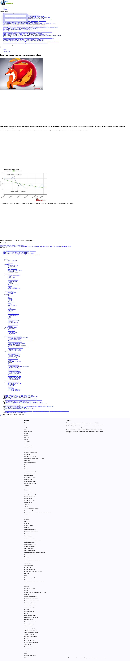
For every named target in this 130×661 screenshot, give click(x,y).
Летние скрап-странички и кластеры (16, 343)
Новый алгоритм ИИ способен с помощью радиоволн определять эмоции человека (22, 33)
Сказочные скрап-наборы (14, 374)
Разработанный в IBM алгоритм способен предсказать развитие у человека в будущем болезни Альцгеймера (28, 38)
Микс (4, 8)
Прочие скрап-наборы (13, 370)
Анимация (7, 273)
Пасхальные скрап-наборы (14, 368)
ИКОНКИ (10, 387)
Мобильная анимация (13, 280)
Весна (9, 276)
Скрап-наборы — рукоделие (14, 376)
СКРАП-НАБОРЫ (28, 625)
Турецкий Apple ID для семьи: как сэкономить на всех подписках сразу (19, 251)
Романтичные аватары (13, 272)
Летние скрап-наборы (13, 363)
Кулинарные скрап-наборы (14, 361)
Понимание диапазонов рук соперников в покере (16, 412)
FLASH (26, 429)
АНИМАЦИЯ (27, 450)
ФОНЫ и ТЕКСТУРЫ (13, 382)
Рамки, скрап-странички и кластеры (13, 335)
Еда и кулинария (12, 329)
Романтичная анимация (13, 284)
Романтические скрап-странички (15, 348)
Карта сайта (2, 415)
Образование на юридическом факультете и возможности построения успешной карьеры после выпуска (29, 406)
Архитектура (11, 301)
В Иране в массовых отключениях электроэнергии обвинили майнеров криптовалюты (23, 39)
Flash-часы (10, 263)
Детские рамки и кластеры (14, 339)
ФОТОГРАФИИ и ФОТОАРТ (15, 383)
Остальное (7, 380)
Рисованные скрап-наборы (14, 371)
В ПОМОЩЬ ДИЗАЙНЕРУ (14, 389)
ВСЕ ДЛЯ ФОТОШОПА (14, 390)
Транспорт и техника (13, 325)
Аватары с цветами (12, 267)
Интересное (5, 6)
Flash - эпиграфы (28, 431)
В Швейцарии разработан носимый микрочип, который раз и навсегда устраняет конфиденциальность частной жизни (30, 27)
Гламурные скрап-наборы (14, 355)
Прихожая (10, 293)
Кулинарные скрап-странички (15, 342)
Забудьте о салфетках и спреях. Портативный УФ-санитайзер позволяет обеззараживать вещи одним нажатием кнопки (30, 41)
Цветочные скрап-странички (14, 350)
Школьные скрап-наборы (14, 379)
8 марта (10, 298)
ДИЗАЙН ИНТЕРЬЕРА (29, 500)
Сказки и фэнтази (12, 287)
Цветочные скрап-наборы (14, 378)
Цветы (9, 289)
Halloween (10, 299)
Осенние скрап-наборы (13, 367)
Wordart (10, 300)
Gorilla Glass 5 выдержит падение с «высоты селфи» (12, 245)
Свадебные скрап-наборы (14, 373)
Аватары (7, 264)
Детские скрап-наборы (13, 357)
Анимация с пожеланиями (14, 275)
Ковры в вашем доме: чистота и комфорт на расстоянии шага (17, 249)
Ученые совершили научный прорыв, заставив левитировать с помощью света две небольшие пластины (27, 32)
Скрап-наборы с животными (14, 377)
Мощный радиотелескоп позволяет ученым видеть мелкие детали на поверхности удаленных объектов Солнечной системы (32, 35)
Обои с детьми (11, 331)
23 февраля (10, 295)
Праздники (10, 283)
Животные (10, 278)
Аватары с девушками (13, 265)
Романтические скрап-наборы (31, 598)
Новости (5, 9)
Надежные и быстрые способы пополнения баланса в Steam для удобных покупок (24, 402)
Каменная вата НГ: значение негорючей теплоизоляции (15, 252)
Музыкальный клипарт (13, 314)
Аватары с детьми (12, 266)
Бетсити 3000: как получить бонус (12, 405)
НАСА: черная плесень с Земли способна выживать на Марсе (17, 29)
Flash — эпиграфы (12, 260)
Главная (4, 49)
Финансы (10, 326)
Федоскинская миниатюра (14, 288)
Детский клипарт (12, 309)
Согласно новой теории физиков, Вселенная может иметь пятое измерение (20, 36)
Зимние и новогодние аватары (15, 270)
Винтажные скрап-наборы (14, 354)
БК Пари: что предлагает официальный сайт (15, 407)
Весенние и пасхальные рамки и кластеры (18, 337)
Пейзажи (10, 282)
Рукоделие (10, 321)
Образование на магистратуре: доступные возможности (17, 409)
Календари (10, 360)
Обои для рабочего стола (11, 327)
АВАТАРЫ (27, 441)
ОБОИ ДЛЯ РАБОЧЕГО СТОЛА (32, 561)
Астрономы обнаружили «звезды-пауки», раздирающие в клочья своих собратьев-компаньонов (25, 42)
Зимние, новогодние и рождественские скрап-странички (21, 340)
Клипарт (7, 294)
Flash (6, 259)
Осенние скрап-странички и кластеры (17, 345)
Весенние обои (11, 328)
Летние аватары (12, 271)
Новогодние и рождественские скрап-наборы (18, 366)
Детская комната (12, 292)
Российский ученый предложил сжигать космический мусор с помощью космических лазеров (25, 30)
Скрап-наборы (8, 351)
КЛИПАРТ (27, 523)
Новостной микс (6, 51)
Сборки (10, 286)
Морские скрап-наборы (13, 365)
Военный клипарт (12, 305)
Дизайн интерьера (9, 290)
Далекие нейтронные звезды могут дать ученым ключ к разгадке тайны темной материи (23, 40)
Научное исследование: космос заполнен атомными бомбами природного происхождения (24, 25)
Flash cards (10, 261)
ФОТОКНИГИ (11, 384)
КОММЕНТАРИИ (28, 525)
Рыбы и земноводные (13, 322)
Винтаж (10, 304)
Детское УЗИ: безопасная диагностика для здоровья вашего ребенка (18, 253)
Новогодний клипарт (13, 315)
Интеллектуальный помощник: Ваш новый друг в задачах (18, 401)
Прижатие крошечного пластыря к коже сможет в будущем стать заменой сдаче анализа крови (25, 34)
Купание (10, 362)
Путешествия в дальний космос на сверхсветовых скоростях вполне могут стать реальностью (25, 24)
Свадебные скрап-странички (14, 349)
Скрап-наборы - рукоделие (30, 628)
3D (8, 297)
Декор (9, 308)
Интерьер (10, 311)
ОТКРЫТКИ (11, 385)
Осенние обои (11, 333)
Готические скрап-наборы (14, 356)
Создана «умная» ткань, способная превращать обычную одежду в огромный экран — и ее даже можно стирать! (29, 23)
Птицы (9, 317)
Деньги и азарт (11, 277)
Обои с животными (12, 332)
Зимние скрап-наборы (13, 359)
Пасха (9, 316)
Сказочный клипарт (12, 323)
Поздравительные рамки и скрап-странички (18, 346)
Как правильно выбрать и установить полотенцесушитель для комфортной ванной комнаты (26, 403)
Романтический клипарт (13, 320)
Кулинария (10, 312)
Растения (10, 318)
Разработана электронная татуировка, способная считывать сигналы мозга (20, 28)
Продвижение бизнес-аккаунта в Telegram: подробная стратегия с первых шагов (21, 254)
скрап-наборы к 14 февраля (14, 372)
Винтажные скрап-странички (15, 338)
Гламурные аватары (12, 269)
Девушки (10, 306)
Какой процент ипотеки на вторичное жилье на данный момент (19, 408)
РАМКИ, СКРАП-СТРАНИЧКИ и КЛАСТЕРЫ (35, 592)
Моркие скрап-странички (14, 344)
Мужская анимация (12, 281)
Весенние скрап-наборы (13, 352)
